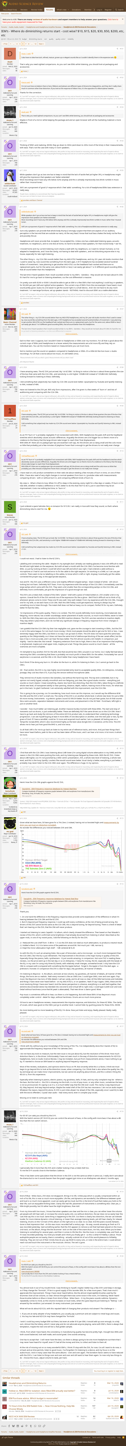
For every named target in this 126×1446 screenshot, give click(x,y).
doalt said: (25, 112)
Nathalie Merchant (112, 1418)
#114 (121, 778)
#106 (121, 207)
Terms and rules (98, 1437)
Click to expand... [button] (72, 334)
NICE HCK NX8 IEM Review (22, 1416)
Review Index (36, 9)
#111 (121, 502)
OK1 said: (24, 314)
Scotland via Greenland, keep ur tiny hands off (10, 809)
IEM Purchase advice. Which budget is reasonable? (33, 1398)
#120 (121, 1256)
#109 (121, 406)
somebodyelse (114, 1393)
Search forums (16, 13)
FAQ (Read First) (10, 9)
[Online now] (10, 788)
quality (51, 39)
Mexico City (13, 135)
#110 (121, 451)
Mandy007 (115, 1408)
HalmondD (12, 1393)
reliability (70, 39)
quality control (60, 39)
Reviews (24, 9)
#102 (121, 77)
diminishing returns (35, 39)
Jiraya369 (115, 1385)
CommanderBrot (14, 1401)
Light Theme (8, 1437)
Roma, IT (14, 842)
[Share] (117, 48)
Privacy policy (110, 1437)
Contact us (86, 1437)
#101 (121, 49)
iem (45, 39)
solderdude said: (27, 211)
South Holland (12, 196)
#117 (121, 1026)
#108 (121, 367)
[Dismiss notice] (122, 19)
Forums (49, 9)
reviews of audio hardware (45, 19)
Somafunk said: (27, 889)
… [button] (13, 44)
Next (41, 44)
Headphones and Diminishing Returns (27, 1383)
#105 (121, 170)
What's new (61, 9)
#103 (121, 107)
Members (88, 9)
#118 (121, 1111)
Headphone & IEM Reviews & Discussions (37, 1386)
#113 (121, 748)
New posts (5, 13)
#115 (121, 818)
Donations (76, 9)
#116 (121, 884)
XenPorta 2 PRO (53, 1444)
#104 (121, 141)
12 (35, 44)
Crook (11, 1386)
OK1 (4, 39)
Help (119, 1437)
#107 (121, 309)
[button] (68, 10)
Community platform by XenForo (49, 1442)
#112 (121, 529)
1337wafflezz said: (27, 456)
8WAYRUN (74, 1444)
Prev (6, 44)
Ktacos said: (25, 82)
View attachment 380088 (30, 1271)
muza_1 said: (26, 53)
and (32, 200)
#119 (121, 1192)
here (114, 19)
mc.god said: (26, 1031)
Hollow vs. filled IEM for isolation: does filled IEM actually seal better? (42, 1390)
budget (24, 39)
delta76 (116, 1400)
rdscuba (11, 1411)
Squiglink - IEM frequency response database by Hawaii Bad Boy (49, 788)
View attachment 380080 (30, 1042)
